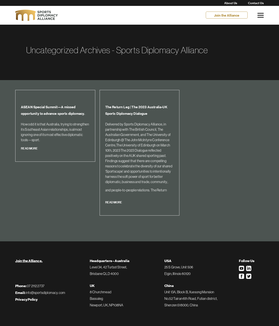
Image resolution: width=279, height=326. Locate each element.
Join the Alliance (226, 15)
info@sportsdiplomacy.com (45, 293)
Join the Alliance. (29, 261)
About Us (230, 3)
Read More (29, 148)
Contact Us (256, 3)
